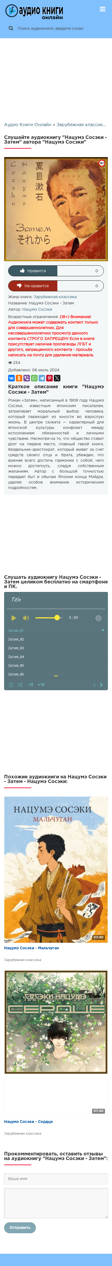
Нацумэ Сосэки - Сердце (28, 1121)
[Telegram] (42, 378)
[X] (57, 378)
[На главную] (34, 9)
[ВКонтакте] (11, 378)
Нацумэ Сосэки (37, 309)
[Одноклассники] (19, 378)
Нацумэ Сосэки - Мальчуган (31, 948)
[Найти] (10, 28)
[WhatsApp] (34, 378)
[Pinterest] (49, 378)
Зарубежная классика (55, 297)
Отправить (20, 1227)
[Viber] (26, 378)
